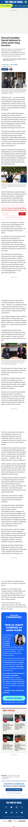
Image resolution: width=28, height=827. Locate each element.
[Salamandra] (22, 820)
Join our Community (5, 6)
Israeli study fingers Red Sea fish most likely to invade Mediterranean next (8, 746)
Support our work (14, 698)
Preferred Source (9, 60)
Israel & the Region (11, 775)
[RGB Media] (11, 821)
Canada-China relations (7, 777)
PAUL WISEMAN (14, 64)
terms (20, 217)
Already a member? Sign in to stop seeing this (14, 702)
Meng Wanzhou (5, 778)
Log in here (18, 793)
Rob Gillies (5, 64)
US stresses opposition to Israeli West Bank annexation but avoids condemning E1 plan (20, 747)
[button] (26, 2)
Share (5, 69)
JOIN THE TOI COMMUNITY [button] (14, 789)
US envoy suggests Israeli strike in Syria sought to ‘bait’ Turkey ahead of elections (20, 726)
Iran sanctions (16, 777)
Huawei (18, 775)
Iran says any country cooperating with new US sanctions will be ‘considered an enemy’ (8, 727)
